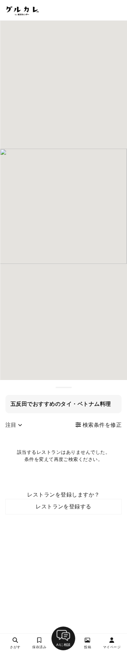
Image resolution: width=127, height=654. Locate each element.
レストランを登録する (63, 506)
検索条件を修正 (101, 425)
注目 (11, 425)
